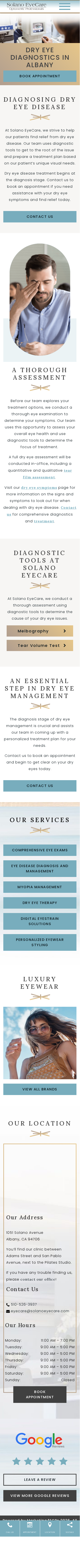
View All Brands (39, 1089)
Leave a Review (40, 1479)
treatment (44, 521)
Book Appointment (40, 76)
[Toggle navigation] (65, 6)
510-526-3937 (24, 1304)
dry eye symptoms (39, 487)
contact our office (37, 1279)
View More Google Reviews (39, 1495)
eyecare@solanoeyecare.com (40, 1311)
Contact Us (40, 216)
